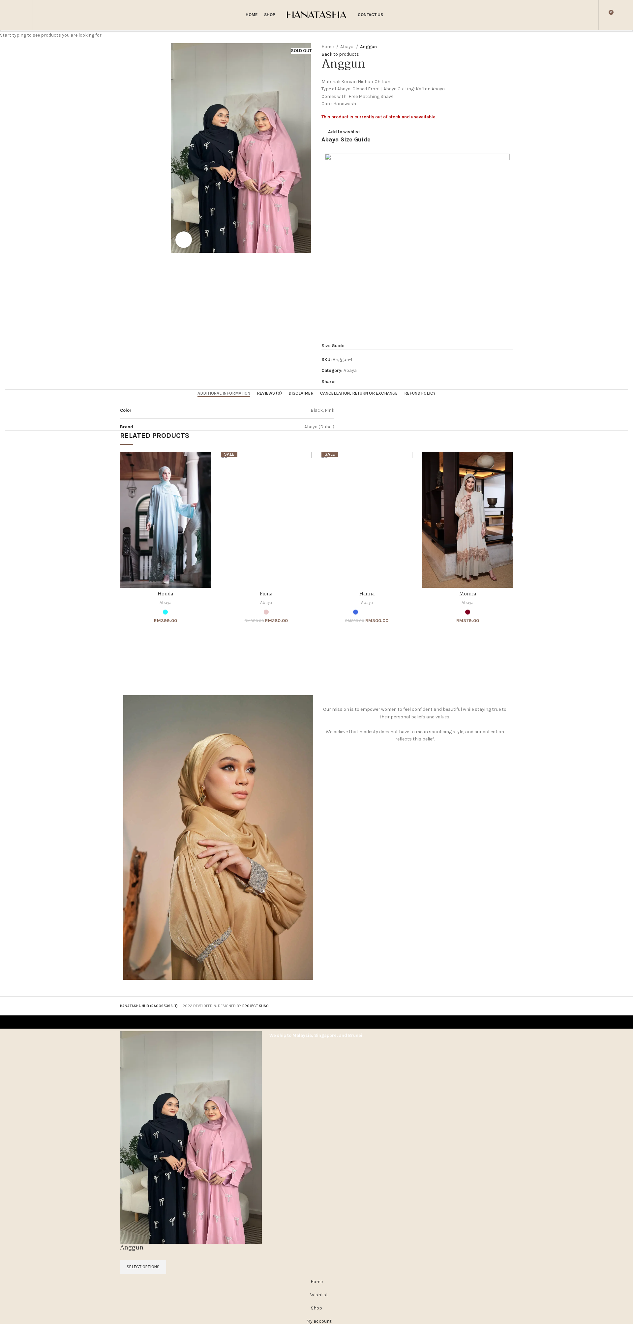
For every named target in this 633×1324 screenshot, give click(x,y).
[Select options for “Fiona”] (306, 462)
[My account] (589, 14)
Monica (467, 594)
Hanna (367, 594)
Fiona (266, 594)
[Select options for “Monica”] (508, 462)
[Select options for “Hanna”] (407, 462)
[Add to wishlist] (206, 492)
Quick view (206, 477)
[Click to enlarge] (183, 239)
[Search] (42, 14)
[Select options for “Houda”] (206, 462)
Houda (165, 594)
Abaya (165, 602)
